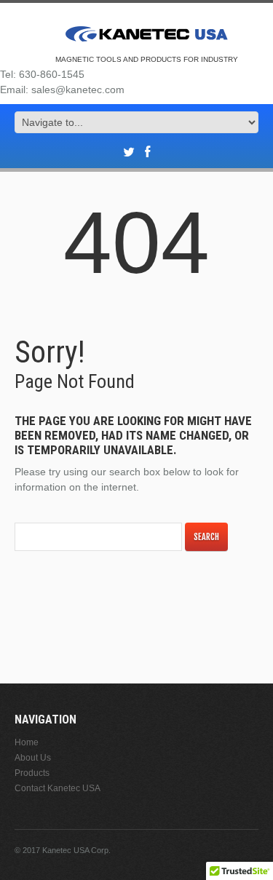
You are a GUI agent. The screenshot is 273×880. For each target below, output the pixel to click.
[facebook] (147, 152)
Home (27, 742)
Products (32, 773)
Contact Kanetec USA (57, 788)
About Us (33, 758)
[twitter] (129, 152)
